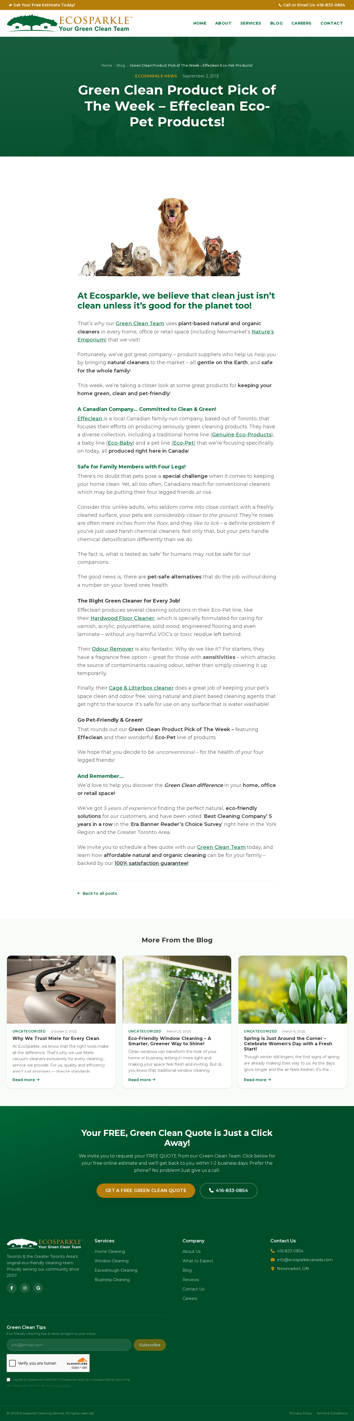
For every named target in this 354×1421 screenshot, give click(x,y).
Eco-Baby (120, 443)
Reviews (191, 1279)
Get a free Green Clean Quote (145, 1190)
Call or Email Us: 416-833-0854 (314, 4)
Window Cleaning (112, 1260)
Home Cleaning (110, 1251)
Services (250, 23)
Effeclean (90, 419)
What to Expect (198, 1260)
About (223, 23)
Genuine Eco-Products (241, 435)
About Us (192, 1251)
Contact (332, 23)
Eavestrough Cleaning (116, 1270)
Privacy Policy (61, 1385)
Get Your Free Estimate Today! (44, 4)
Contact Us (193, 1289)
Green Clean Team (140, 323)
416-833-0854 (232, 1190)
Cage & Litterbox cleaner (141, 688)
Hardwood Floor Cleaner (122, 618)
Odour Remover (113, 649)
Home (199, 23)
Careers (301, 23)
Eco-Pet (183, 443)
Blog (276, 23)
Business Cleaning (112, 1279)
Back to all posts (100, 893)
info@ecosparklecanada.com (305, 1259)
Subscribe (149, 1344)
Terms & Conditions (332, 1413)
